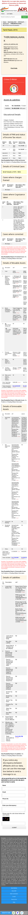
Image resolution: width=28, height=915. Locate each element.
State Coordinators (14, 893)
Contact (14, 896)
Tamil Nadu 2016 (12, 22)
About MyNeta (14, 888)
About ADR (14, 891)
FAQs (14, 902)
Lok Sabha (9, 13)
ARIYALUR (21, 22)
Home (2, 13)
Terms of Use (14, 899)
